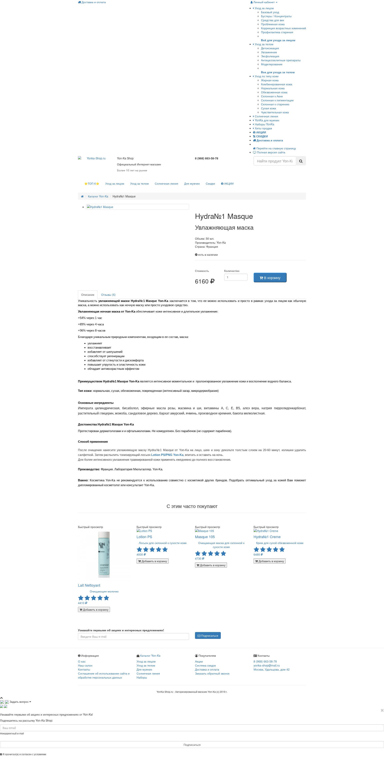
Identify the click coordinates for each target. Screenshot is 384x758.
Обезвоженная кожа (274, 92)
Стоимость (202, 271)
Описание (87, 295)
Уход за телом (263, 44)
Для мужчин (192, 183)
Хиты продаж (263, 128)
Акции (199, 661)
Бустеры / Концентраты (276, 16)
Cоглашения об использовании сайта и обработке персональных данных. (89, 754)
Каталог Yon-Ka (98, 196)
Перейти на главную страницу (276, 148)
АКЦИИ (228, 183)
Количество (231, 271)
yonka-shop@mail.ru (267, 665)
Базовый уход (270, 12)
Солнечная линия (266, 116)
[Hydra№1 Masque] (137, 207)
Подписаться (209, 635)
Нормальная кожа (273, 88)
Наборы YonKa (264, 124)
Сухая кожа (268, 108)
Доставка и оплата (93, 2)
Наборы (142, 677)
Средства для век (272, 20)
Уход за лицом (264, 8)
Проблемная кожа (273, 24)
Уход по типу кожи (266, 76)
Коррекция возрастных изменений (283, 28)
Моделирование (271, 64)
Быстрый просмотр (90, 527)
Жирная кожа (270, 80)
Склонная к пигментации (277, 100)
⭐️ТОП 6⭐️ (91, 183)
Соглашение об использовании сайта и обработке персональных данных (104, 675)
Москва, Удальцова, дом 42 (272, 669)
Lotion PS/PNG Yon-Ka (167, 454)
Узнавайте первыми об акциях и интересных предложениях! (121, 630)
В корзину (271, 277)
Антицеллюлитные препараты (281, 60)
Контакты (84, 669)
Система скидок (205, 665)
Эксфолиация (270, 56)
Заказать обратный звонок (212, 673)
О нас (82, 661)
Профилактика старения (277, 32)
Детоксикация (270, 48)
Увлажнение (269, 52)
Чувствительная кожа (275, 112)
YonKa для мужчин (266, 120)
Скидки (210, 183)
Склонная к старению (275, 104)
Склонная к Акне (272, 96)
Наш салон (85, 665)
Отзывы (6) (108, 295)
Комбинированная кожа (276, 84)
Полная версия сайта (270, 152)
